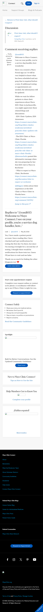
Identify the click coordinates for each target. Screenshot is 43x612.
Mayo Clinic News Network (11, 534)
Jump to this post (22, 204)
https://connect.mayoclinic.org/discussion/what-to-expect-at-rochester (26, 179)
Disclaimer (6, 480)
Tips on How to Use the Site (21, 380)
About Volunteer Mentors (10, 472)
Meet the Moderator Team (11, 468)
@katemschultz (21, 156)
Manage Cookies (28, 596)
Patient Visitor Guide (9, 518)
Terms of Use (6, 596)
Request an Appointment (21, 546)
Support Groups (17, 10)
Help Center (6, 485)
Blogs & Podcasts (35, 10)
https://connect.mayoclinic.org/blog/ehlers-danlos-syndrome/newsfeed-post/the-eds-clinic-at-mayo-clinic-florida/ (26, 147)
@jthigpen (19, 186)
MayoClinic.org (7, 582)
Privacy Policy (17, 596)
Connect (11, 3)
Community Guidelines (9, 476)
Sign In (36, 3)
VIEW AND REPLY (14, 266)
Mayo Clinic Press (8, 513)
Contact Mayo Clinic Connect (11, 489)
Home (5, 10)
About (4, 459)
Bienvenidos (22, 433)
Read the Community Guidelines (18, 321)
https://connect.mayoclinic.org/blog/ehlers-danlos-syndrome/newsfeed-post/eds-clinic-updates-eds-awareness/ (26, 128)
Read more (21, 365)
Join (28, 3)
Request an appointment (21, 293)
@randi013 (19, 54)
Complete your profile (21, 399)
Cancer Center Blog (8, 505)
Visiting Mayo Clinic (19, 39)
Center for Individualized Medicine (13, 509)
